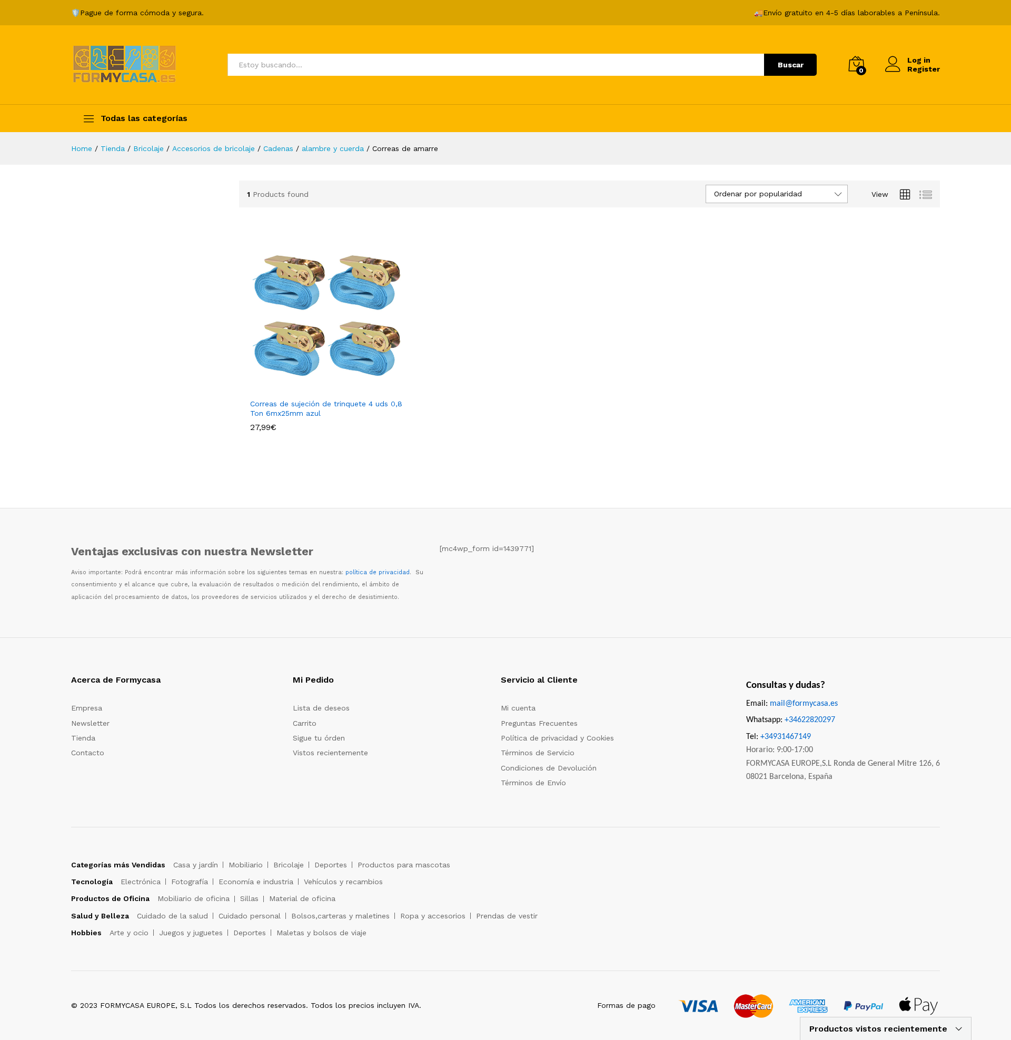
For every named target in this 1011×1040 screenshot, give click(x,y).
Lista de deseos (321, 708)
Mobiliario (246, 865)
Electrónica (141, 881)
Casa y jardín (195, 865)
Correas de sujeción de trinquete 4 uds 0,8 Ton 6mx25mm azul (326, 408)
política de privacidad (377, 572)
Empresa (86, 708)
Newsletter (90, 723)
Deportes (330, 865)
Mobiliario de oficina (193, 898)
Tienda (83, 738)
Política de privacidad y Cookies (557, 738)
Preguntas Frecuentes (539, 723)
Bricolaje (288, 865)
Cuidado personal (250, 916)
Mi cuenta (518, 708)
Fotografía (189, 881)
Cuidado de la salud (172, 916)
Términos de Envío (533, 782)
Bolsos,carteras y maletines (340, 916)
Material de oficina (302, 898)
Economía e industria (256, 881)
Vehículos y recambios (343, 881)
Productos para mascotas (404, 865)
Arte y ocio (129, 932)
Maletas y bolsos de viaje (321, 932)
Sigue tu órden (319, 738)
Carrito (304, 723)
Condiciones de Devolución (549, 768)
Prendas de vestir (507, 916)
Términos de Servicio (537, 752)
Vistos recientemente (330, 752)
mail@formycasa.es (804, 703)
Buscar (791, 65)
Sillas (249, 898)
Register (923, 69)
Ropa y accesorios (432, 916)
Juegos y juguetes (191, 932)
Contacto (87, 752)
